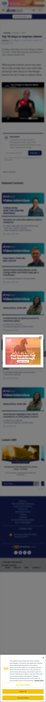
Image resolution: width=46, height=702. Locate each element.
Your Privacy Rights (23, 685)
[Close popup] (40, 337)
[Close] (43, 657)
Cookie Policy (39, 680)
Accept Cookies (23, 698)
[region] (23, 678)
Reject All (22, 691)
